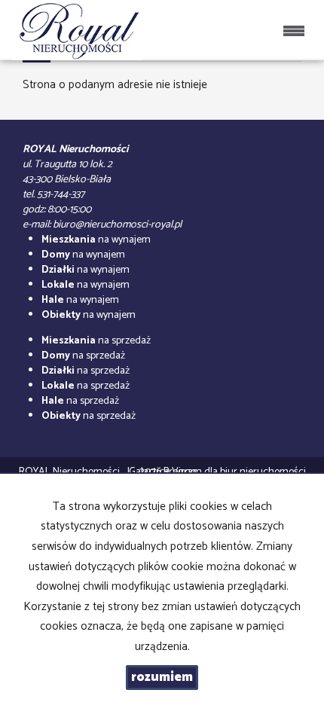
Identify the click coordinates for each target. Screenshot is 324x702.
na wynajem (96, 240)
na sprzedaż (96, 340)
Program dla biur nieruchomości (235, 472)
